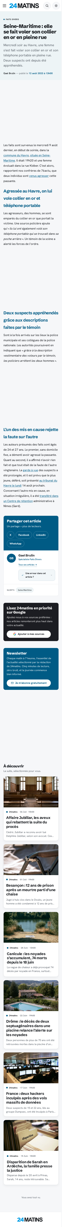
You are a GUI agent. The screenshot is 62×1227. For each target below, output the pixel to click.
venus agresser (39, 176)
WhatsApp (15, 543)
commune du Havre (16, 155)
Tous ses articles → (27, 564)
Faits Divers (12, 19)
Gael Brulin (9, 73)
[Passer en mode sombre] (56, 5)
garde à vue (30, 470)
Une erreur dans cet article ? (35, 587)
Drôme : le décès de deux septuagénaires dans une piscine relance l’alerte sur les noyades (29, 1034)
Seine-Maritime (25, 602)
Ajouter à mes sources (31, 646)
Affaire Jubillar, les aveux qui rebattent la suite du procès (28, 833)
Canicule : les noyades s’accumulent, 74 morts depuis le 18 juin (27, 965)
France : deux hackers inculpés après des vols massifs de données (26, 1103)
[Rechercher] (47, 5)
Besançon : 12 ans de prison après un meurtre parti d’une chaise (27, 899)
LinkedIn (41, 534)
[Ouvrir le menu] (5, 5)
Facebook (23, 534)
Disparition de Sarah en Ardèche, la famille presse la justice (29, 1169)
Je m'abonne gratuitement (31, 695)
